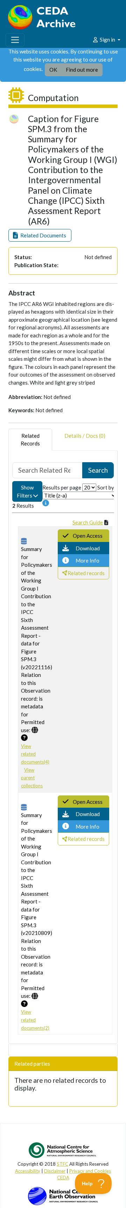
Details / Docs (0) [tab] (84, 436)
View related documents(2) (35, 1019)
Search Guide (87, 522)
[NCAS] (63, 1150)
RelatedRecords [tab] (30, 440)
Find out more (82, 69)
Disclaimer (54, 1171)
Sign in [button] (107, 39)
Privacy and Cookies (90, 1171)
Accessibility (27, 1171)
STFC (62, 1164)
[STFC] (63, 1195)
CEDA (63, 1177)
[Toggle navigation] (15, 40)
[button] (39, 235)
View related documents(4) (35, 754)
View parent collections (32, 777)
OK (53, 69)
